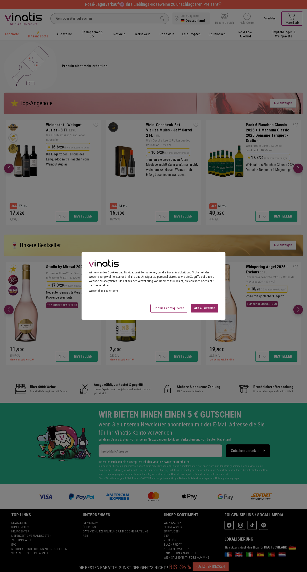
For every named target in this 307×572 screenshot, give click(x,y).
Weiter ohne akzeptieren (103, 291)
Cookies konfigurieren (169, 308)
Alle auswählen (204, 308)
